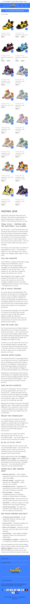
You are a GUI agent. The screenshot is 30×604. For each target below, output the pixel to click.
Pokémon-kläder (6, 548)
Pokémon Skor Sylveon (19, 130)
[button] (20, 5)
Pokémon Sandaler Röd (7, 58)
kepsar (24, 456)
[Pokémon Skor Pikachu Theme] (22, 167)
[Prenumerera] (28, 580)
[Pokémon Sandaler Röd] (8, 47)
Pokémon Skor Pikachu (5, 202)
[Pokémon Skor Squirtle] (22, 95)
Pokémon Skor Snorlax (5, 130)
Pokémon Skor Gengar (19, 202)
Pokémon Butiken (12, 597)
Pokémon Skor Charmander (5, 154)
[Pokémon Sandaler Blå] (22, 47)
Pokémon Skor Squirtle (19, 106)
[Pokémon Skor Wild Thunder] (8, 167)
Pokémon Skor (5, 35)
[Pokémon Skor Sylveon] (22, 119)
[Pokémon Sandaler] (22, 24)
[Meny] (2, 5)
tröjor (14, 458)
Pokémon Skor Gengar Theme (5, 82)
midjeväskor (5, 458)
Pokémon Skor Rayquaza (19, 154)
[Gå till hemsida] (12, 5)
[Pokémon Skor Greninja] (22, 71)
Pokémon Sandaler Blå (21, 58)
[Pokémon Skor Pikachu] (8, 191)
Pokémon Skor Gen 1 (7, 105)
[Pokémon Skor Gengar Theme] (8, 71)
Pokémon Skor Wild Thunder (7, 178)
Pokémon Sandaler (21, 35)
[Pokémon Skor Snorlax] (8, 119)
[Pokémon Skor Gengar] (22, 191)
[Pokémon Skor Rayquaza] (22, 143)
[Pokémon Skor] (8, 24)
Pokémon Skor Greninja (19, 82)
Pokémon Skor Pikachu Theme (20, 178)
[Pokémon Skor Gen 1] (8, 95)
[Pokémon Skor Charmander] (8, 143)
